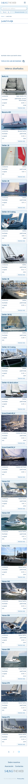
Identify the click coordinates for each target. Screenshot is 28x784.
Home (2, 16)
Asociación (9, 766)
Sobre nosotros (14, 762)
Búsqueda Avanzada (19, 12)
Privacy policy (20, 778)
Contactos (19, 766)
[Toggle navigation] (25, 2)
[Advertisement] (14, 39)
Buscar (5, 12)
